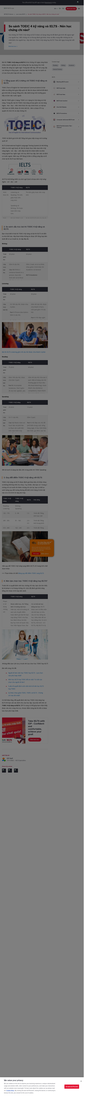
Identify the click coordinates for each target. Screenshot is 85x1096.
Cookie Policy (10, 1090)
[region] (42, 1086)
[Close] (81, 1081)
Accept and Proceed (72, 1086)
